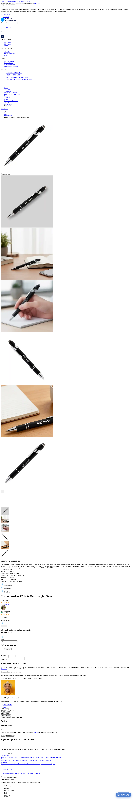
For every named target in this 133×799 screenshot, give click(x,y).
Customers (4, 759)
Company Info (5, 755)
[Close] (1, 729)
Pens (5, 114)
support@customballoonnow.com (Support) (18, 79)
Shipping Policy (23, 757)
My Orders (7, 44)
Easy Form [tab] (8, 649)
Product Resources (27, 764)
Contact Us (44, 757)
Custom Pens (8, 115)
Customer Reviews (9, 53)
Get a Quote (4, 109)
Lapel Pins (7, 99)
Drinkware (7, 96)
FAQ (5, 55)
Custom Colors (8, 63)
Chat (4, 707)
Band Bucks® (48, 764)
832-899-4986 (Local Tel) (13, 75)
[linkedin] (8, 754)
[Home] (5, 112)
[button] (66, 33)
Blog (54, 764)
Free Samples (28, 760)
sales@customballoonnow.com (12, 773)
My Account (7, 42)
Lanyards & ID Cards (10, 92)
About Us (7, 52)
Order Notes (4, 659)
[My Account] (1, 29)
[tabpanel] (66, 638)
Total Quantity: (5, 708)
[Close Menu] (2, 37)
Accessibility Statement (54, 757)
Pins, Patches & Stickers (11, 101)
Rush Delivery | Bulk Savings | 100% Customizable (15, 1)
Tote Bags (7, 97)
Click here (4, 669)
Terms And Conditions (34, 757)
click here (36, 732)
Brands (6, 88)
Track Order (11, 760)
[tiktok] (10, 85)
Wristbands (7, 91)
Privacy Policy (14, 757)
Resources (4, 762)
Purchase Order (20, 760)
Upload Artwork (9, 61)
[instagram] (7, 85)
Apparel (6, 102)
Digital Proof (4, 656)
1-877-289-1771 (7, 705)
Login (6, 45)
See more (4, 626)
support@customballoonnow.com (30, 773)
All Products (7, 104)
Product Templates (9, 64)
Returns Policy (37, 760)
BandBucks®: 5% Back (11, 66)
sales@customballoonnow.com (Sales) (17, 77)
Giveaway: (7, 710)
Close (2, 735)
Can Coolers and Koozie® (12, 94)
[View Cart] (2, 31)
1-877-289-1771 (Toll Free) (14, 73)
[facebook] (3, 85)
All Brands (7, 89)
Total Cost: (6, 712)
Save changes (10, 735)
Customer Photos (17, 764)
